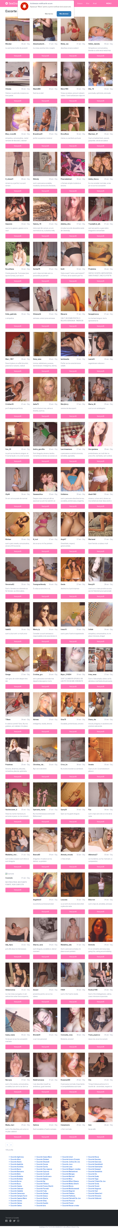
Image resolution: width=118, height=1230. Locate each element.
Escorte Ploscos (68, 1201)
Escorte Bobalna (16, 1176)
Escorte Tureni (93, 1186)
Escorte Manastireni (70, 1171)
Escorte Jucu (67, 1164)
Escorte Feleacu (42, 1184)
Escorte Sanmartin (95, 1167)
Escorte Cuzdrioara (43, 1176)
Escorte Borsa (15, 1181)
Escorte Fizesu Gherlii (44, 1186)
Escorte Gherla (42, 1198)
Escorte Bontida (16, 1179)
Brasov (80, 3)
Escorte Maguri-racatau (71, 1169)
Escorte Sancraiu (94, 1162)
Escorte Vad (93, 1191)
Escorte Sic (92, 1174)
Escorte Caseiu (16, 1201)
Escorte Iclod (67, 1157)
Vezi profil (17, 56)
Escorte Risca (93, 1157)
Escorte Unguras (94, 1188)
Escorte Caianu (16, 1186)
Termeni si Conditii (12, 1218)
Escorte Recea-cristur (70, 1205)
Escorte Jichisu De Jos (71, 1162)
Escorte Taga (93, 1179)
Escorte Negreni (68, 1191)
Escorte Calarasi (16, 1188)
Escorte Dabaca (42, 1179)
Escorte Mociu (67, 1186)
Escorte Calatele (16, 1191)
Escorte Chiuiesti (42, 1162)
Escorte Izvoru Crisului (71, 1159)
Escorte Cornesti (42, 1174)
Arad (95, 3)
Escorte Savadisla (95, 1171)
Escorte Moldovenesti (70, 1188)
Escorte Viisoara (94, 1196)
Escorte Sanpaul (94, 1169)
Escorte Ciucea (42, 1164)
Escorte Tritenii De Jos (97, 1181)
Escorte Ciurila (42, 1167)
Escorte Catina (16, 1205)
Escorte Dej (40, 1181)
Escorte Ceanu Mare (44, 1157)
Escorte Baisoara (17, 1171)
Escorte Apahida (16, 1164)
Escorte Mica (67, 1179)
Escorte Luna (67, 1167)
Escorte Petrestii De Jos (71, 1198)
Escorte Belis (15, 1174)
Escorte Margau (68, 1174)
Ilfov (87, 3)
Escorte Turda (93, 1184)
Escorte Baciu (15, 1169)
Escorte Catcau (16, 1203)
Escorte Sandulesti (95, 1164)
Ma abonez (63, 14)
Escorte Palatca (68, 1193)
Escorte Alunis (16, 1162)
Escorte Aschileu (16, 1167)
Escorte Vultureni (94, 1198)
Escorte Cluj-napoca (44, 1169)
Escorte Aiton (15, 1159)
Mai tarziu (49, 14)
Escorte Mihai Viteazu (70, 1181)
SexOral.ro (15, 3)
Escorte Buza (15, 1184)
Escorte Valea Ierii (95, 1193)
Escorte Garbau (42, 1193)
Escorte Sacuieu (94, 1159)
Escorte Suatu (93, 1176)
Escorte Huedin (42, 1203)
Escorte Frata (41, 1191)
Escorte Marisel (68, 1176)
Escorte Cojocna (42, 1171)
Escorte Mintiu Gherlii (70, 1184)
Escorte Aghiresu (17, 1157)
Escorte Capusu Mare (18, 1198)
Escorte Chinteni (42, 1159)
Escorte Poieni (68, 1203)
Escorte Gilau (41, 1201)
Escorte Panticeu (68, 1196)
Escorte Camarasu (17, 1193)
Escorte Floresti (42, 1188)
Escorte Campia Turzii (18, 1196)
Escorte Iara (41, 1205)
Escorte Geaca (42, 1196)
